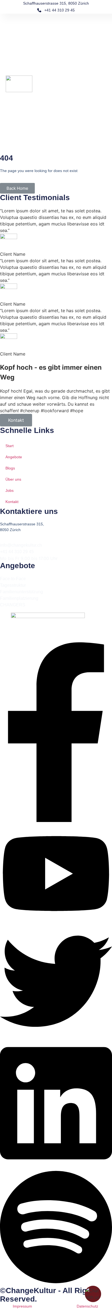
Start (9, 446)
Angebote (13, 457)
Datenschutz (87, 1306)
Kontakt (16, 420)
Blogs (10, 468)
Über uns (13, 479)
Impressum (22, 1306)
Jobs (9, 490)
